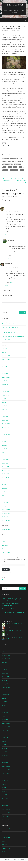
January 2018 (5, 384)
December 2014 (6, 509)
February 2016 (5, 459)
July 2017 (4, 398)
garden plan (19, 161)
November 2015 (6, 470)
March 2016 (5, 456)
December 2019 (6, 359)
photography (14, 170)
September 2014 (6, 520)
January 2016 (5, 463)
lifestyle (5, 170)
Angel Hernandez (10, 634)
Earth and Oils (9, 630)
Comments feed (6, 548)
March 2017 (5, 413)
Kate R (7, 208)
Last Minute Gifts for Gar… (14, 638)
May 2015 (4, 491)
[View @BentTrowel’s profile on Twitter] (2, 579)
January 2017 (5, 420)
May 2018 (4, 380)
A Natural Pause (19, 630)
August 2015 (5, 481)
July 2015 (4, 484)
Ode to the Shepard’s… (20, 627)
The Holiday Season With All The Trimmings (13, 336)
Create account (6, 538)
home (10, 167)
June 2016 (4, 445)
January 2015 (5, 506)
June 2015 (4, 488)
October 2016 (5, 431)
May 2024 (4, 348)
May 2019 (4, 366)
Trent (7, 623)
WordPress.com (6, 552)
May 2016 (4, 448)
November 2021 (6, 355)
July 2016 (4, 441)
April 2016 (4, 452)
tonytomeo (8, 263)
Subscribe (5, 569)
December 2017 (6, 388)
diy (21, 158)
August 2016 (5, 438)
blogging (5, 158)
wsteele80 (11, 240)
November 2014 (6, 513)
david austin (14, 158)
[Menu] (4, 20)
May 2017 (4, 405)
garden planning (7, 164)
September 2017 (6, 395)
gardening (17, 164)
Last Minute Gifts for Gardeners (10, 339)
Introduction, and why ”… (16, 623)
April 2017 (4, 409)
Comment (21, 304)
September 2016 (6, 434)
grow (4, 167)
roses (21, 170)
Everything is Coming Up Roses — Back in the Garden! (20, 180)
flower (5, 161)
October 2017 (5, 391)
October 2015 (5, 473)
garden (11, 161)
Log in (3, 541)
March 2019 (5, 370)
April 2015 (4, 495)
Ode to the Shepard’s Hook (8, 332)
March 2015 (5, 499)
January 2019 (5, 373)
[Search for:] (14, 312)
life (21, 167)
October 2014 (5, 516)
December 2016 (6, 423)
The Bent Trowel (13, 5)
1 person (11, 231)
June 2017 (4, 402)
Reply (6, 234)
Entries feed (5, 545)
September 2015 (6, 477)
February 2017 (5, 416)
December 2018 (6, 377)
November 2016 (6, 427)
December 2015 (6, 466)
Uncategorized (8, 154)
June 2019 (4, 363)
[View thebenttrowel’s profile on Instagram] (3, 579)
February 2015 (5, 502)
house (15, 167)
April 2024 (4, 352)
